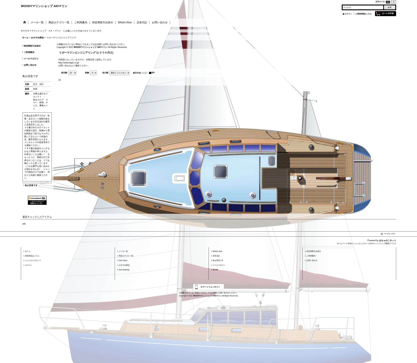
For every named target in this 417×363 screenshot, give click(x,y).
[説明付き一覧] (152, 73)
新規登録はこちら (364, 14)
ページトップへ (389, 234)
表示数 (64, 73)
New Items (123, 260)
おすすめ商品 (124, 265)
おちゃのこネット (387, 240)
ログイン (348, 14)
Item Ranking (124, 270)
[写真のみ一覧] (145, 73)
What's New (217, 251)
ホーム (27, 251)
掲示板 (215, 270)
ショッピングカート (33, 260)
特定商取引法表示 (32, 46)
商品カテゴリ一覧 (126, 256)
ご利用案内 (29, 52)
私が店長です (31, 185)
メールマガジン (31, 58)
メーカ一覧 (123, 251)
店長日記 (216, 256)
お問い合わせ (30, 65)
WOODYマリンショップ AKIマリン (44, 6)
